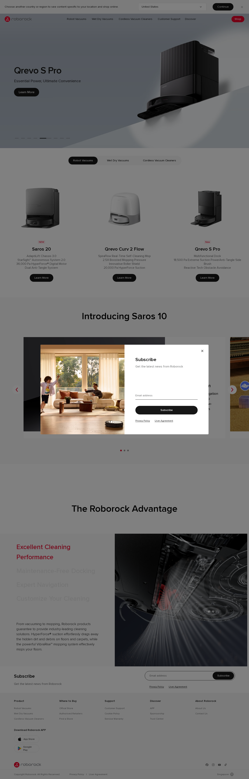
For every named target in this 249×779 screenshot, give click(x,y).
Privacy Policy (142, 420)
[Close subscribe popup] (202, 351)
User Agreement (164, 420)
